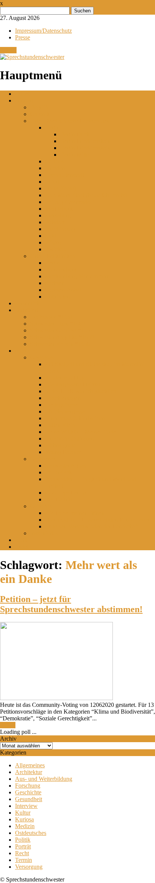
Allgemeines (30, 765)
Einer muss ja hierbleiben (75, 418)
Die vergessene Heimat (72, 384)
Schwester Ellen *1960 (57, 323)
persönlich (27, 303)
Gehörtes (41, 506)
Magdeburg (59, 208)
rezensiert (26, 350)
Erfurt (52, 181)
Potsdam (55, 222)
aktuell (23, 94)
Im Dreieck (58, 472)
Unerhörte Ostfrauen (69, 438)
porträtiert (26, 310)
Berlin (52, 127)
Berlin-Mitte (74, 154)
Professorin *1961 (51, 317)
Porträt (23, 846)
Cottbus (54, 161)
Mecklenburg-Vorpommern (77, 276)
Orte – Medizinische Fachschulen (69, 121)
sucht (21, 540)
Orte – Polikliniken (52, 256)
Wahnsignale (60, 445)
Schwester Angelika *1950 (62, 337)
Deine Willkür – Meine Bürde (80, 432)
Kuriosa (24, 819)
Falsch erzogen (63, 398)
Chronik (40, 114)
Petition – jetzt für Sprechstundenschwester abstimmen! (71, 604)
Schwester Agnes (65, 465)
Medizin (25, 826)
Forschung (27, 785)
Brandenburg (60, 269)
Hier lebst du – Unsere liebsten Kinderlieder (97, 519)
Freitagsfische (61, 405)
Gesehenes (43, 459)
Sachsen (55, 283)
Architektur (28, 772)
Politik (7, 725)
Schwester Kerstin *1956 (60, 344)
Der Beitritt (58, 499)
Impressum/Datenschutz (43, 30)
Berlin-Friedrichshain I (87, 141)
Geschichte (28, 792)
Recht (22, 853)
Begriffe (40, 107)
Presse (22, 37)
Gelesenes (42, 357)
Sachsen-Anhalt (64, 290)
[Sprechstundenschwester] (32, 57)
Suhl (50, 235)
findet (22, 546)
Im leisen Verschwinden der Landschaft (92, 526)
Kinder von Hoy (64, 377)
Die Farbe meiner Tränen (75, 513)
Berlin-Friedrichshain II (88, 148)
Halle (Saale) (60, 188)
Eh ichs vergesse (65, 411)
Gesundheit (28, 799)
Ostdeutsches (30, 833)
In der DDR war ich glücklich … (84, 391)
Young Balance (63, 452)
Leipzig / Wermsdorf (69, 202)
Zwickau (55, 249)
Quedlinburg (60, 229)
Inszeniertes (44, 533)
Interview (26, 806)
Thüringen (57, 296)
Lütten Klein (60, 425)
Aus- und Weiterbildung (43, 779)
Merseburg (58, 215)
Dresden (55, 168)
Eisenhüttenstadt (64, 175)
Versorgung (29, 866)
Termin (23, 860)
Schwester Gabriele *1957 (61, 330)
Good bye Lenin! (65, 492)
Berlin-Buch (75, 134)
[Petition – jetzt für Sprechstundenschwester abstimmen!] (56, 698)
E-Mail (8, 50)
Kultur (22, 812)
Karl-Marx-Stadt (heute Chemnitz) (86, 195)
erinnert (24, 100)
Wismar (54, 242)
